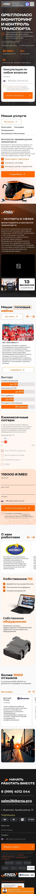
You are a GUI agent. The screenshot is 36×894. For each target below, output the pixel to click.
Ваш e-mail (5, 487)
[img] (31, 819)
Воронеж (15, 3)
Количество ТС (8, 435)
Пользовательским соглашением (18, 90)
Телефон (6, 76)
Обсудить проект (11, 847)
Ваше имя (4, 478)
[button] (17, 746)
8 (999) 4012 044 (15, 791)
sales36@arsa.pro (18, 5)
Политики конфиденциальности (17, 86)
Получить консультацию (14, 95)
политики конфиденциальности (12, 855)
